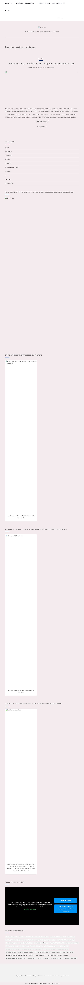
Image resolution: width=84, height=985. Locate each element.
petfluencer (40, 955)
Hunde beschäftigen (41, 943)
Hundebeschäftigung (57, 943)
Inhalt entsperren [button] (65, 900)
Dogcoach (71, 936)
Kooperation (56, 952)
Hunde (72, 940)
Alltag (40, 58)
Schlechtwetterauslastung (15, 958)
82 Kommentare (41, 126)
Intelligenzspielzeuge (42, 952)
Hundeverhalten (49, 949)
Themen (8, 10)
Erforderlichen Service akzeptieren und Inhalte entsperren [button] (65, 909)
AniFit (21, 936)
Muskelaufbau (68, 952)
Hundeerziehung (72, 943)
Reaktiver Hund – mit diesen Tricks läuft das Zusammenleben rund (41, 63)
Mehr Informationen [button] (30, 909)
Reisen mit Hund (63, 955)
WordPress (65, 976)
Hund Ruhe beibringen (25, 952)
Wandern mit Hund (70, 958)
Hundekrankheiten (51, 946)
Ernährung (8, 163)
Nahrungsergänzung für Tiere (16, 955)
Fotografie (8, 179)
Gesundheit (8, 155)
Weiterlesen (41, 121)
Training (7, 159)
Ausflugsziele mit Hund (12, 167)
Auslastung (29, 936)
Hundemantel (63, 946)
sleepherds (52, 67)
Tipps (39, 958)
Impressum (29, 3)
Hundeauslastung (12, 943)
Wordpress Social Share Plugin (34, 983)
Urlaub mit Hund (56, 958)
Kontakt (19, 3)
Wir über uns (44, 3)
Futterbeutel (29, 940)
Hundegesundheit (37, 946)
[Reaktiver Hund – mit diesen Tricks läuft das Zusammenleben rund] (41, 88)
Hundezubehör (9, 183)
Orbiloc (31, 955)
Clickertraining (55, 936)
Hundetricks (37, 949)
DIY (6, 175)
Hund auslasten (62, 940)
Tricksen (46, 958)
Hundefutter (24, 946)
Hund (53, 940)
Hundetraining (26, 949)
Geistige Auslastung (43, 940)
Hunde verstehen (63, 949)
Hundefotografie (12, 946)
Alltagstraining (11, 936)
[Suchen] (77, 17)
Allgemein (8, 171)
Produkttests (8, 151)
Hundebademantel (26, 943)
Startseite (9, 3)
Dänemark (9, 940)
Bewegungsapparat (41, 936)
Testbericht (31, 958)
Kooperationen (58, 3)
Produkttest (51, 955)
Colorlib (53, 976)
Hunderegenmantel (12, 949)
